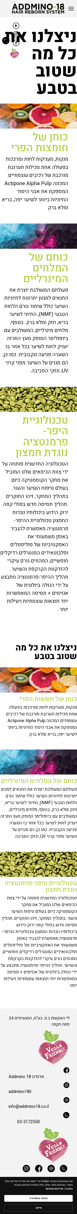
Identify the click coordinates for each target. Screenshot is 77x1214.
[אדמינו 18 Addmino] (38, 1070)
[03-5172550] (43, 1115)
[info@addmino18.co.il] (38, 1100)
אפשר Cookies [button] (39, 1198)
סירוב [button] (39, 1208)
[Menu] (71, 8)
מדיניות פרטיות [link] (54, 1189)
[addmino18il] (38, 1085)
